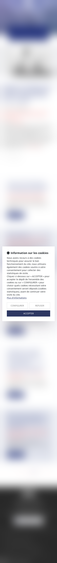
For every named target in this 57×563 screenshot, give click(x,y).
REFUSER (39, 305)
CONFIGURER (17, 305)
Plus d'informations (17, 297)
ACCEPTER (28, 313)
